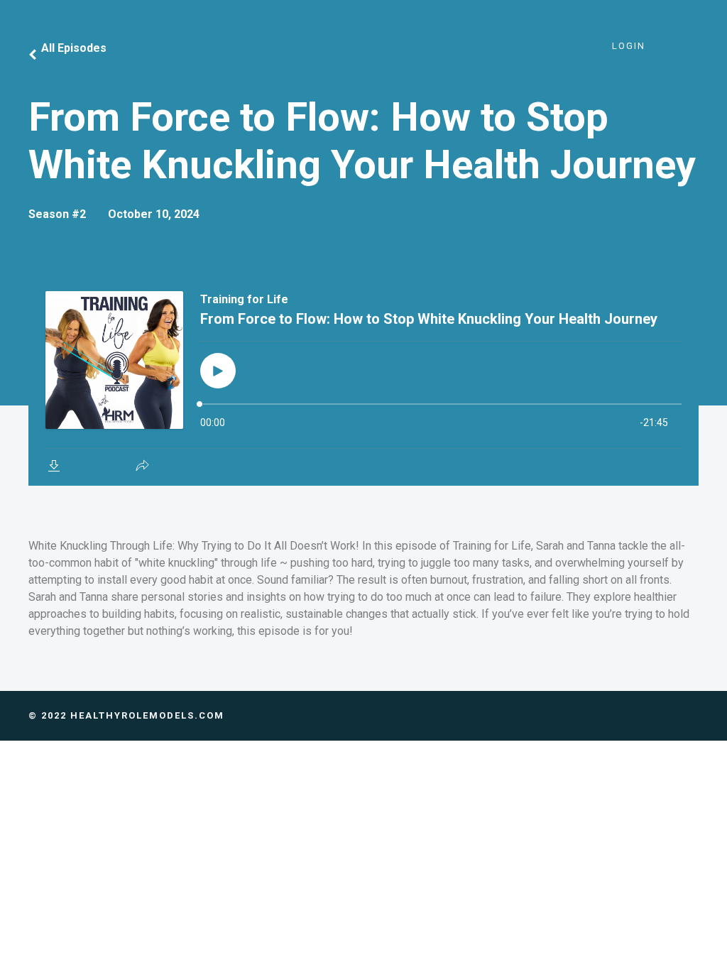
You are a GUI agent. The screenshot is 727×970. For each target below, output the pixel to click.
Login (628, 45)
